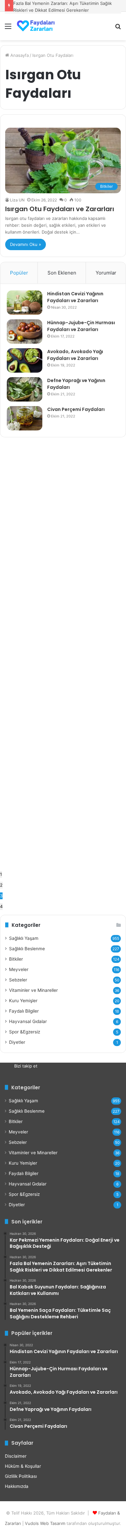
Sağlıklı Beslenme (27, 948)
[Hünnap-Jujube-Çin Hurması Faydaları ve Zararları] (24, 331)
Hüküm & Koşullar (23, 1466)
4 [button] (1, 906)
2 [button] (1, 885)
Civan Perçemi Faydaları (76, 409)
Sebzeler (18, 979)
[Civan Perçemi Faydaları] (24, 418)
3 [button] (1, 895)
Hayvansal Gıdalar (28, 1021)
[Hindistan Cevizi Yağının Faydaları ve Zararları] (24, 302)
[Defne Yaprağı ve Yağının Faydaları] (24, 389)
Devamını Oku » (25, 244)
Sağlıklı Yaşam (23, 938)
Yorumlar (106, 273)
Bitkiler (16, 959)
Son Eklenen (61, 273)
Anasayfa (19, 55)
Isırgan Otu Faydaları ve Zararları (60, 208)
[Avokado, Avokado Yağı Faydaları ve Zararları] (24, 360)
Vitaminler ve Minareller (33, 990)
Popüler (19, 273)
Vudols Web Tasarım (45, 1523)
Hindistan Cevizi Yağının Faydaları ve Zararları (75, 297)
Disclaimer (15, 1456)
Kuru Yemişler (23, 1000)
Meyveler (18, 969)
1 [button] (1, 874)
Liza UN (17, 200)
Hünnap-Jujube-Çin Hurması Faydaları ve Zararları (81, 326)
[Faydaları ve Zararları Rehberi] (35, 26)
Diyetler (17, 1042)
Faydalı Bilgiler (24, 1011)
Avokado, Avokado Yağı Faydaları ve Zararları (75, 355)
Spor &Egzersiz (24, 1031)
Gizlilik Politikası (21, 1476)
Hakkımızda (16, 1486)
